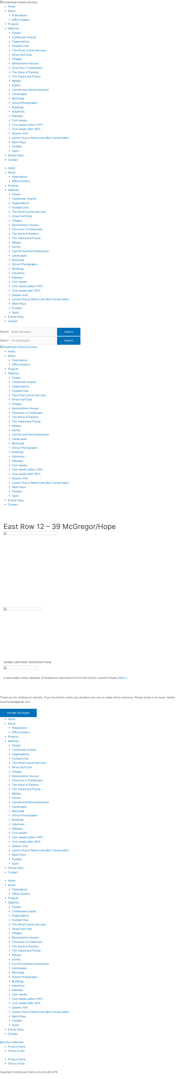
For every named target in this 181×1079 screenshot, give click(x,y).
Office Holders (21, 19)
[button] (18, 713)
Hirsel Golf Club (22, 54)
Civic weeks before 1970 (27, 124)
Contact (13, 159)
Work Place (19, 142)
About (11, 11)
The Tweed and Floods (26, 76)
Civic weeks (19, 120)
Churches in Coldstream (27, 67)
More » (123, 677)
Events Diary (16, 155)
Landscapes (19, 94)
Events (16, 85)
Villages (17, 59)
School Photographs (24, 102)
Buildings (18, 107)
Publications (19, 15)
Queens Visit (20, 133)
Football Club (20, 46)
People (16, 32)
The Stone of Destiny (25, 72)
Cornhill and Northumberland (30, 89)
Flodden (17, 146)
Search (4, 331)
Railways (17, 116)
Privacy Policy (16, 1046)
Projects (13, 24)
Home (11, 6)
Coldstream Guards (24, 37)
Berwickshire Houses (25, 63)
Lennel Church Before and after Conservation (40, 137)
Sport (15, 151)
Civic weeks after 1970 (26, 129)
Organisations (20, 41)
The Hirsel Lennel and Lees (29, 50)
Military (16, 81)
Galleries (13, 28)
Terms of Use (16, 1050)
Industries (18, 111)
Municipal (18, 98)
